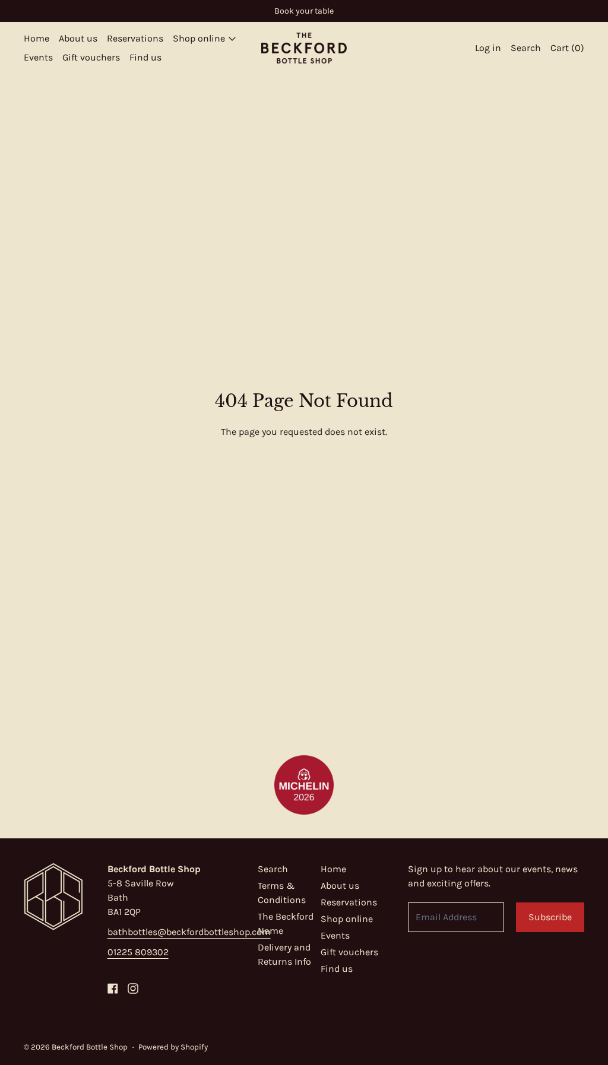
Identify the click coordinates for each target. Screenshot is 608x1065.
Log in (488, 47)
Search (273, 869)
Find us (145, 57)
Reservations (135, 38)
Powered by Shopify (173, 1046)
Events (38, 57)
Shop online (347, 918)
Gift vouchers (91, 57)
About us (78, 38)
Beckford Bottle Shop (90, 1046)
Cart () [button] (567, 47)
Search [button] (526, 47)
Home (36, 38)
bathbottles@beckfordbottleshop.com (189, 931)
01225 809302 (138, 952)
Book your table (304, 11)
